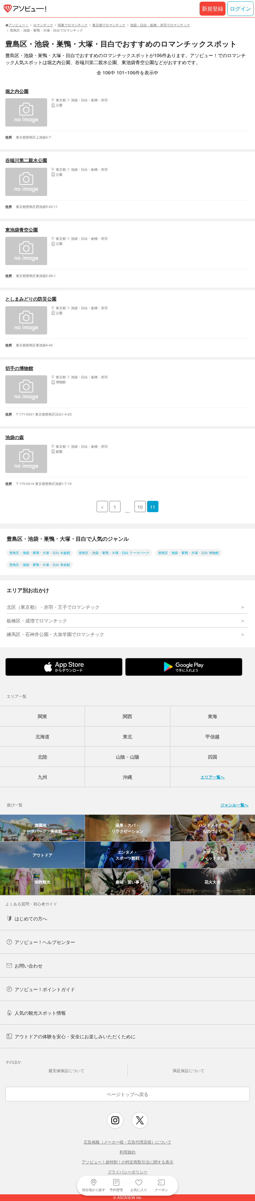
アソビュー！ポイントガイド (45, 989)
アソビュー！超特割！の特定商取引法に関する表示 (127, 1161)
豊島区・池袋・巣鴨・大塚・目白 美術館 (39, 564)
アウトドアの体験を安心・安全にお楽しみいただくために (75, 1036)
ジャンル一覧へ (234, 805)
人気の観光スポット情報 (40, 1012)
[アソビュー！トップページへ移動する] (23, 9)
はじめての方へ (31, 918)
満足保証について (189, 1070)
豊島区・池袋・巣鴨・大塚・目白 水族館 (39, 552)
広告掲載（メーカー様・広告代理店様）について (127, 1142)
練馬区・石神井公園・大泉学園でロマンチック (55, 634)
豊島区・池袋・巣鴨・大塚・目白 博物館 (188, 552)
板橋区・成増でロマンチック (37, 620)
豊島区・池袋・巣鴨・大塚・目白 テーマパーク (114, 552)
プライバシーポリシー (127, 1171)
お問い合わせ (28, 965)
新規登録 (212, 8)
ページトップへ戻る (127, 1094)
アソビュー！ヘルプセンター (45, 942)
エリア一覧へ (212, 777)
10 (140, 507)
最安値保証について (66, 1070)
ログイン (240, 8)
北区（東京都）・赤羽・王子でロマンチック (53, 606)
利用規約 (127, 1152)
